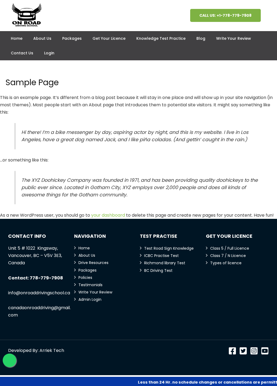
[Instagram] (254, 351)
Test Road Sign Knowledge (169, 248)
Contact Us (22, 53)
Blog (200, 38)
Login (49, 53)
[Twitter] (243, 351)
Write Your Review (233, 38)
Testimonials (90, 285)
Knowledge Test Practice (161, 38)
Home (16, 38)
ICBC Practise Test (161, 255)
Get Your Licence (109, 38)
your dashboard (108, 215)
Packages (72, 38)
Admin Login (89, 299)
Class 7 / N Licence (228, 255)
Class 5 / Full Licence (229, 248)
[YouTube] (265, 351)
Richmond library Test (164, 263)
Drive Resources (93, 262)
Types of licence (226, 263)
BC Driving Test (158, 270)
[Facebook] (232, 351)
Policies (85, 277)
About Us (42, 38)
